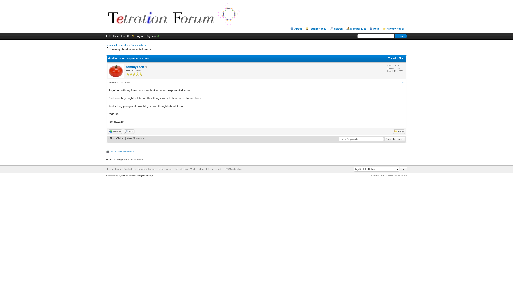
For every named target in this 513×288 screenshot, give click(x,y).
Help (376, 28)
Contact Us (129, 169)
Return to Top (165, 169)
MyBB (122, 175)
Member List (358, 28)
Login (139, 36)
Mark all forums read (210, 169)
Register (151, 36)
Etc (127, 45)
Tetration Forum (114, 45)
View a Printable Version (122, 151)
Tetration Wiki (317, 28)
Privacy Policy (395, 28)
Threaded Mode (396, 58)
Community (137, 45)
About (298, 28)
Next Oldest (117, 138)
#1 (403, 82)
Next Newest (134, 138)
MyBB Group (146, 175)
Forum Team (114, 169)
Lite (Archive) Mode (185, 169)
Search (338, 28)
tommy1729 (135, 67)
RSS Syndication (233, 169)
